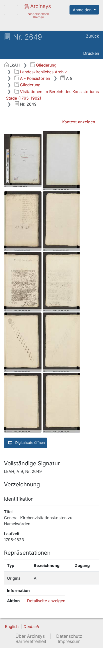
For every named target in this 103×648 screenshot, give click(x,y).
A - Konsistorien (35, 78)
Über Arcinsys (30, 636)
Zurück (92, 36)
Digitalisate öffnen (29, 442)
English (11, 626)
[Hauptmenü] (11, 10)
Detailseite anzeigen (46, 600)
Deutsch (31, 626)
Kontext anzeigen (78, 121)
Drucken (91, 53)
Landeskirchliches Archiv (43, 71)
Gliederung (46, 65)
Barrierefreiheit (31, 641)
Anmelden (83, 9)
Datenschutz (69, 636)
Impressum (69, 641)
